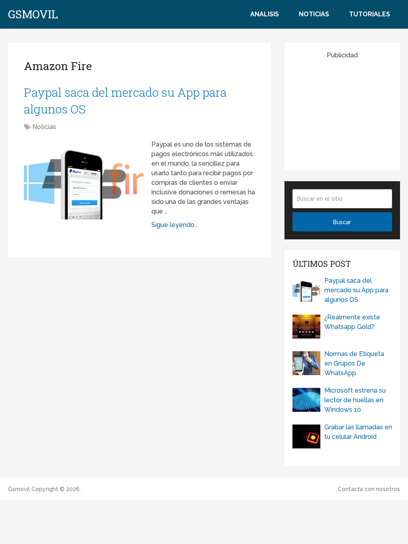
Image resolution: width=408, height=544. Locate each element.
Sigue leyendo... (174, 225)
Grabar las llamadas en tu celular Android (358, 431)
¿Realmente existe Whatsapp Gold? (352, 322)
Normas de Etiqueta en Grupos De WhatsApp (354, 363)
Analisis (264, 14)
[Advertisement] (350, 110)
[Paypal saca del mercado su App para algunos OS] (83, 179)
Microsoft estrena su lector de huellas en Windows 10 (355, 400)
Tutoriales (369, 14)
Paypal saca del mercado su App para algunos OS (356, 290)
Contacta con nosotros (369, 489)
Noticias (314, 14)
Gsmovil (33, 14)
